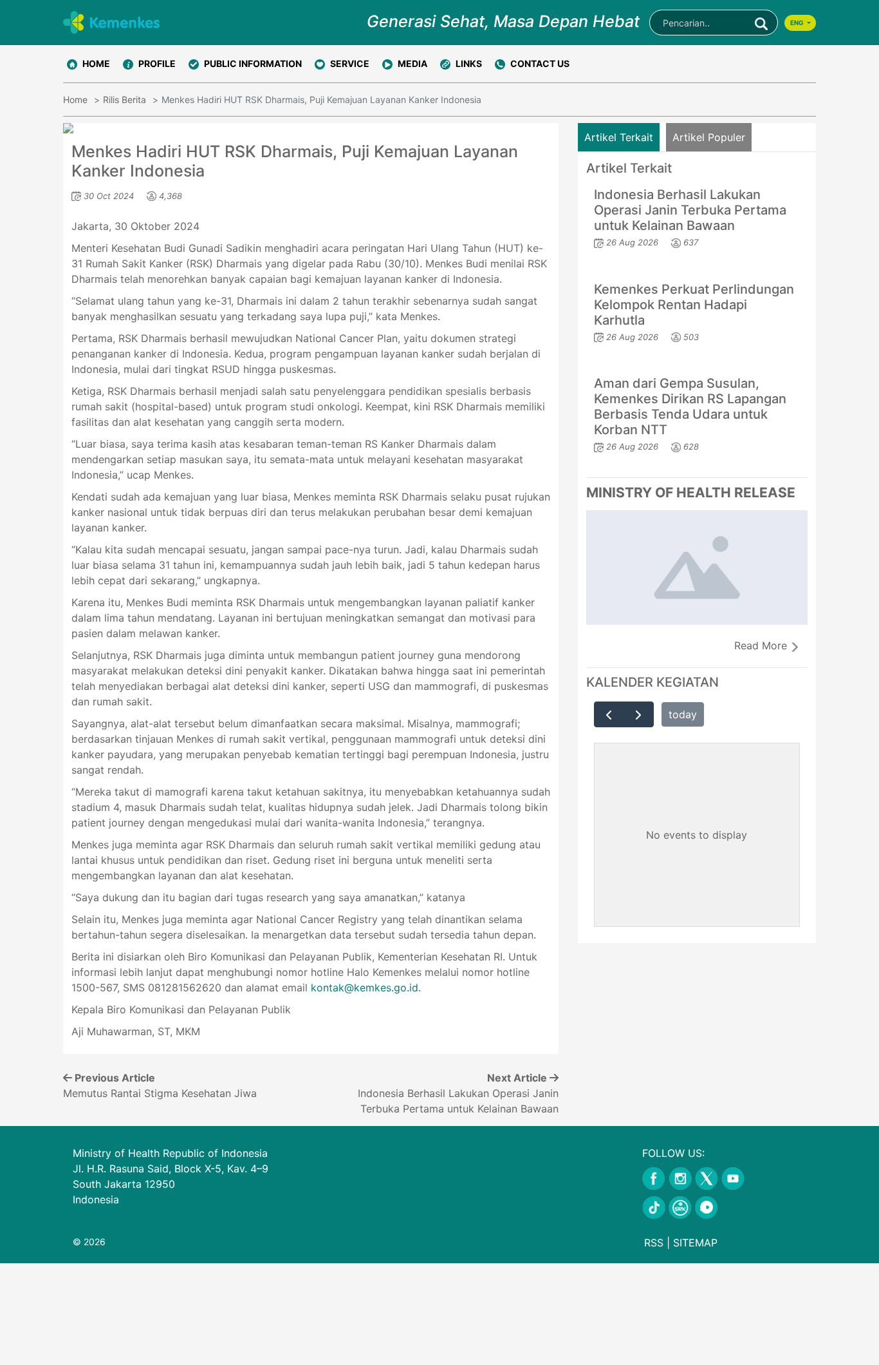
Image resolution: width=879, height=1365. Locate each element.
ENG (797, 22)
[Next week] (639, 714)
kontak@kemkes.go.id (364, 987)
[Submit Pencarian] (761, 22)
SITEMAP (695, 1242)
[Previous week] (609, 714)
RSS (653, 1242)
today (683, 714)
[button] (149, 64)
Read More (762, 645)
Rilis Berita (124, 99)
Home (75, 99)
